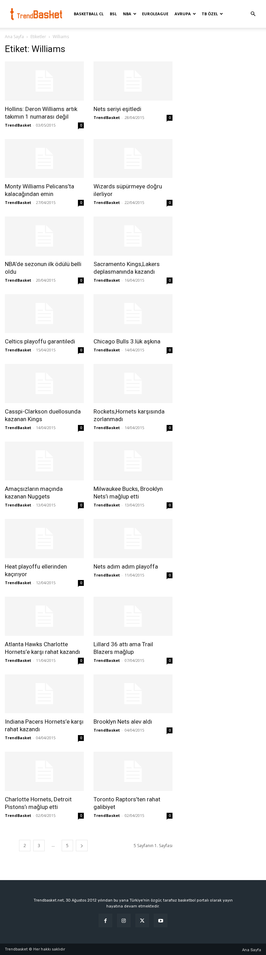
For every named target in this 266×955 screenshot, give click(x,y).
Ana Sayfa (14, 37)
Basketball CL (89, 13)
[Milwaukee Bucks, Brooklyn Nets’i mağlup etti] (133, 461)
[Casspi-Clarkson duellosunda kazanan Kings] (44, 383)
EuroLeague (155, 13)
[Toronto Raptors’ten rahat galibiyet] (133, 771)
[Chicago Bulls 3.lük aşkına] (133, 313)
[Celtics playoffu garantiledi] (44, 313)
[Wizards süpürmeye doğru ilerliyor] (133, 158)
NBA (127, 13)
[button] (253, 14)
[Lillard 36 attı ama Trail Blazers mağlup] (133, 616)
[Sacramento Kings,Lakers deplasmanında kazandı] (133, 236)
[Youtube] (160, 920)
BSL (113, 13)
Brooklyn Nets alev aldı (123, 721)
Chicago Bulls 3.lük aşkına (127, 341)
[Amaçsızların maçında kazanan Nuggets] (44, 461)
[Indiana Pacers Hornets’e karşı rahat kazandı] (44, 694)
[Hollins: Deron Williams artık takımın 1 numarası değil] (44, 81)
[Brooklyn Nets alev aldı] (133, 694)
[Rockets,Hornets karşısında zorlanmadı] (133, 383)
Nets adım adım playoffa (126, 566)
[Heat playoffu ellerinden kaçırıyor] (44, 538)
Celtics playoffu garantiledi (40, 341)
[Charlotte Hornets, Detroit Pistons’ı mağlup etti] (44, 771)
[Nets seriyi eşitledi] (133, 81)
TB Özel (210, 13)
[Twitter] (142, 920)
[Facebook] (105, 920)
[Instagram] (124, 920)
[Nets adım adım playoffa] (133, 538)
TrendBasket (18, 125)
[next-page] (82, 845)
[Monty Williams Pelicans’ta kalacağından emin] (44, 158)
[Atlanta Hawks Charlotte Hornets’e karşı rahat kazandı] (44, 616)
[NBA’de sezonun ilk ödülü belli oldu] (44, 236)
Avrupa (183, 13)
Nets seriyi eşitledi (117, 108)
